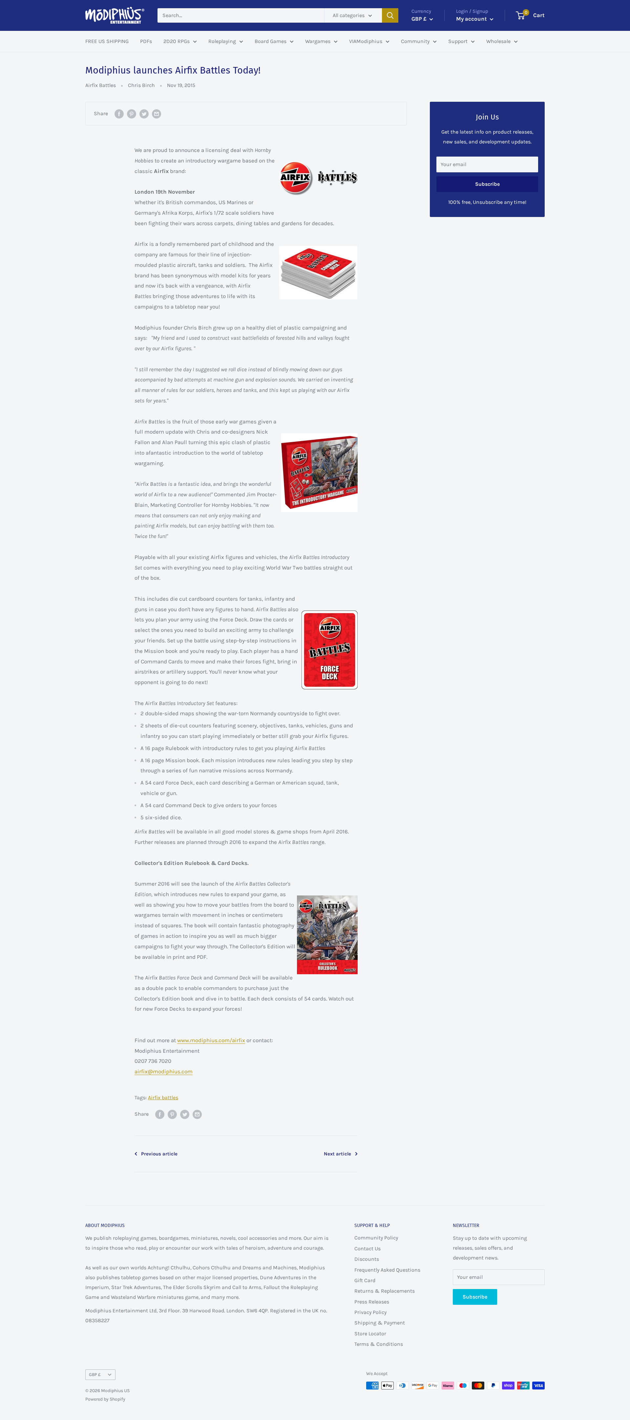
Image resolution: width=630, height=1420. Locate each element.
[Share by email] (156, 113)
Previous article (159, 1154)
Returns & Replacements (384, 1291)
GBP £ (95, 1374)
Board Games (270, 41)
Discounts (366, 1259)
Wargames (317, 41)
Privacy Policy (370, 1312)
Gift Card (364, 1280)
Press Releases (371, 1302)
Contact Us (367, 1248)
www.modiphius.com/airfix (211, 1040)
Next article (337, 1154)
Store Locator (370, 1333)
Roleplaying (222, 41)
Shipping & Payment (379, 1323)
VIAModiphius (365, 41)
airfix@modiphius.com (164, 1071)
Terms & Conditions (378, 1344)
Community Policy (376, 1238)
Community (415, 41)
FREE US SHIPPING (107, 41)
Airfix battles (163, 1097)
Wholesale (498, 41)
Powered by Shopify (105, 1399)
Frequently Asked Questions (387, 1270)
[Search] (390, 15)
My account (472, 18)
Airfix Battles (100, 85)
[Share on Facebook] (119, 113)
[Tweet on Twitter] (144, 113)
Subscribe (487, 184)
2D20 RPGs (176, 41)
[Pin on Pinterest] (131, 113)
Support (458, 41)
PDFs (146, 41)
